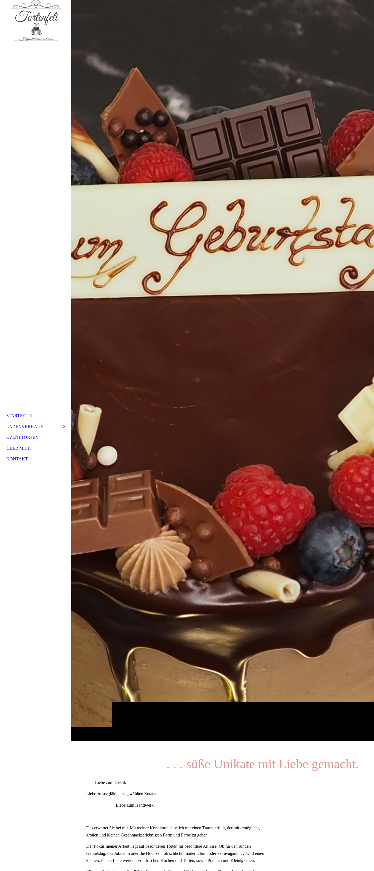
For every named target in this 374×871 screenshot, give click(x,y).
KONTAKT (17, 459)
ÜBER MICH (18, 448)
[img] (222, 370)
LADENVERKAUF (24, 426)
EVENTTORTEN (22, 437)
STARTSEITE (19, 415)
